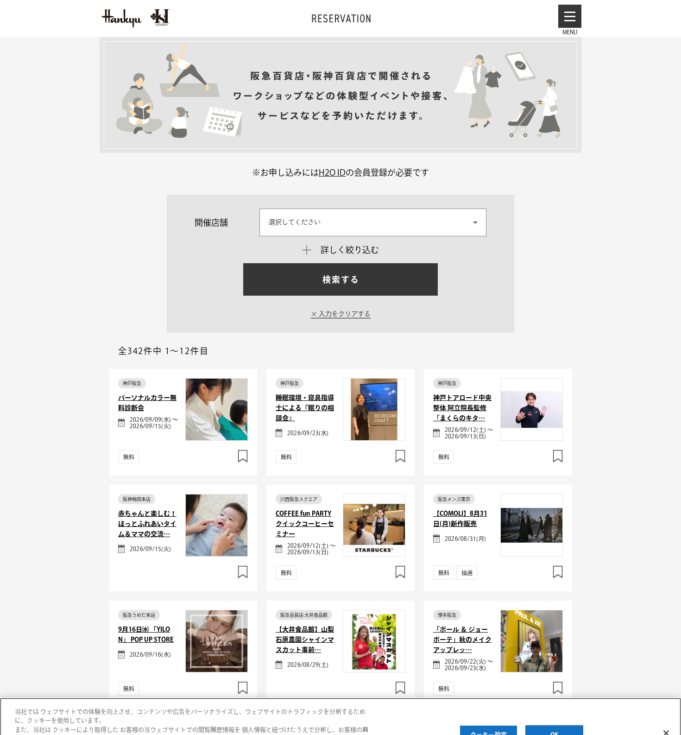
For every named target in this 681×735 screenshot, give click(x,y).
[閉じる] (666, 695)
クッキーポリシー (41, 719)
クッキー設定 (488, 697)
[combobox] (372, 222)
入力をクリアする (344, 313)
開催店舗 (211, 222)
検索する (340, 279)
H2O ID (332, 172)
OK (554, 697)
